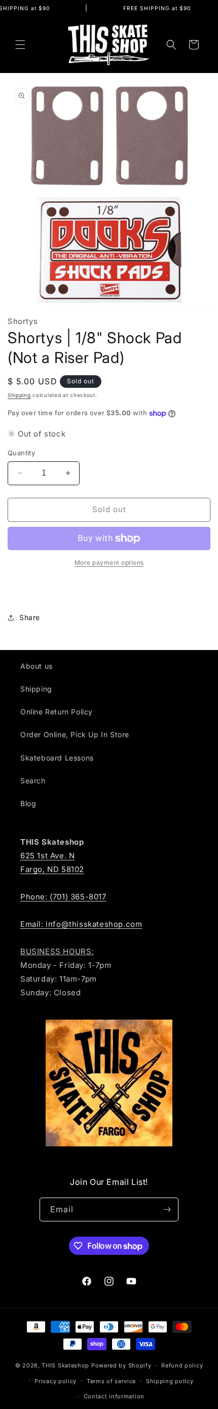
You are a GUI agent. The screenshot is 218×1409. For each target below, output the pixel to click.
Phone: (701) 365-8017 (63, 896)
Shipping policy (170, 1381)
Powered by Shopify (121, 1365)
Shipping (19, 395)
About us (36, 666)
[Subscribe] (167, 1209)
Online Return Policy (56, 711)
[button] (20, 44)
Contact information (114, 1396)
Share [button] (29, 617)
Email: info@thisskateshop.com (81, 924)
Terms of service (111, 1381)
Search (33, 780)
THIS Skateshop (65, 1365)
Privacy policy (55, 1381)
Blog (28, 803)
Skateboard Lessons (57, 757)
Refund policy (182, 1365)
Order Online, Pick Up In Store (74, 734)
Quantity (21, 453)
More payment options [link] (109, 562)
